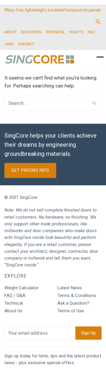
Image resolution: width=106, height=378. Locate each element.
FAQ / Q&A (14, 295)
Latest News (69, 287)
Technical (13, 303)
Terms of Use (70, 310)
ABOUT (10, 32)
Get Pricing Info (30, 170)
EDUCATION (31, 32)
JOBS (9, 44)
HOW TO (76, 32)
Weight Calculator (21, 287)
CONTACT (26, 44)
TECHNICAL (55, 32)
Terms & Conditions (76, 295)
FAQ (91, 32)
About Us (13, 310)
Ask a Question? (73, 303)
